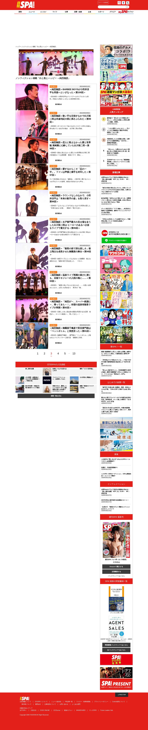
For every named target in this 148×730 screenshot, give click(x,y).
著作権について (27, 704)
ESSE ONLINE (45, 710)
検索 (127, 6)
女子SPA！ (23, 710)
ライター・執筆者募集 (83, 701)
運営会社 (38, 704)
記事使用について (50, 704)
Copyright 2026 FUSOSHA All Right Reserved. (34, 715)
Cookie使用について (118, 701)
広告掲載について (26, 701)
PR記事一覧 (69, 701)
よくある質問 (76, 704)
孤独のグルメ (68, 710)
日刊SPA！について (41, 701)
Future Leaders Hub (106, 710)
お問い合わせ (64, 704)
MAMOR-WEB (81, 710)
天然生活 (34, 710)
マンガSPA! (93, 710)
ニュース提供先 (56, 701)
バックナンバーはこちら (116, 576)
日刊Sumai (57, 710)
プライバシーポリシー (101, 701)
